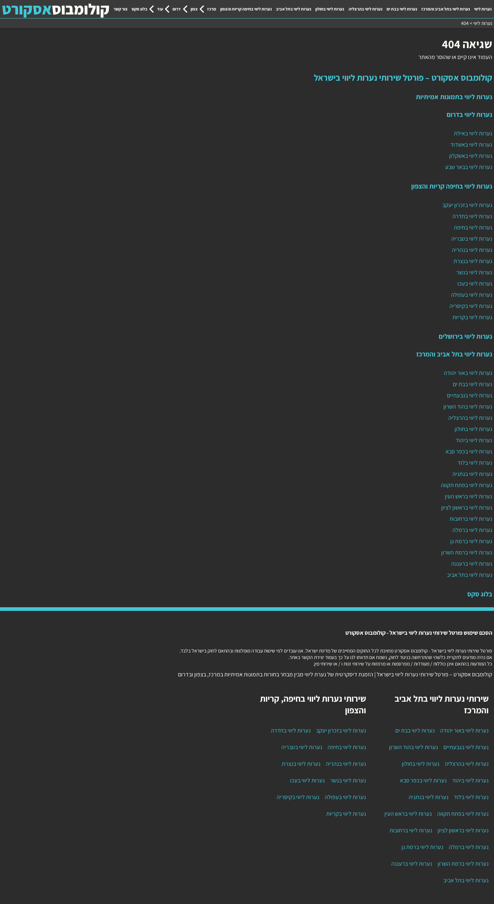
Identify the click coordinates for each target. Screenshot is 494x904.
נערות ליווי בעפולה (471, 295)
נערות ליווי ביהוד (474, 440)
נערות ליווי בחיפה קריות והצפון (246, 9)
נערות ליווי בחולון (329, 9)
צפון (194, 9)
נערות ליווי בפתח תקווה (466, 485)
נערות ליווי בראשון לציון (466, 507)
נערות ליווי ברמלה (472, 530)
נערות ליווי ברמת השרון (466, 552)
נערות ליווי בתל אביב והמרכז (445, 9)
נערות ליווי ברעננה (471, 563)
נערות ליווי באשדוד (471, 144)
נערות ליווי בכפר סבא (469, 451)
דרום (177, 9)
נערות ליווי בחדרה (472, 216)
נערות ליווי (483, 9)
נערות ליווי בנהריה (472, 250)
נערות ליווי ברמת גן (471, 541)
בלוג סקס (140, 9)
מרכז (211, 9)
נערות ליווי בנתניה (472, 474)
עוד (160, 9)
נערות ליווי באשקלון (470, 156)
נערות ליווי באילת (473, 133)
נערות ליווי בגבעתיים (469, 395)
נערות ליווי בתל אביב (293, 9)
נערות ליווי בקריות (472, 317)
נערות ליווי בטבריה (471, 238)
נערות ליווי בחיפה (473, 227)
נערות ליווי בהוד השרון (467, 406)
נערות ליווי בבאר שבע (468, 167)
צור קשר (121, 9)
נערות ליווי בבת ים (402, 9)
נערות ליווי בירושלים (465, 336)
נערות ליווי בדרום (469, 114)
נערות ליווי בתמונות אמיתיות (454, 96)
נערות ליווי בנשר (474, 272)
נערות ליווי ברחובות (471, 519)
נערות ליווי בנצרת (472, 261)
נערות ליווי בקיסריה (471, 306)
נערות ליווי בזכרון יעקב (467, 205)
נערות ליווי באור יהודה (468, 373)
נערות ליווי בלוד (474, 462)
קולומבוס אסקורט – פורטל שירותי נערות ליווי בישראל (403, 77)
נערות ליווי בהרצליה (366, 9)
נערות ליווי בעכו (474, 283)
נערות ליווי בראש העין (468, 496)
